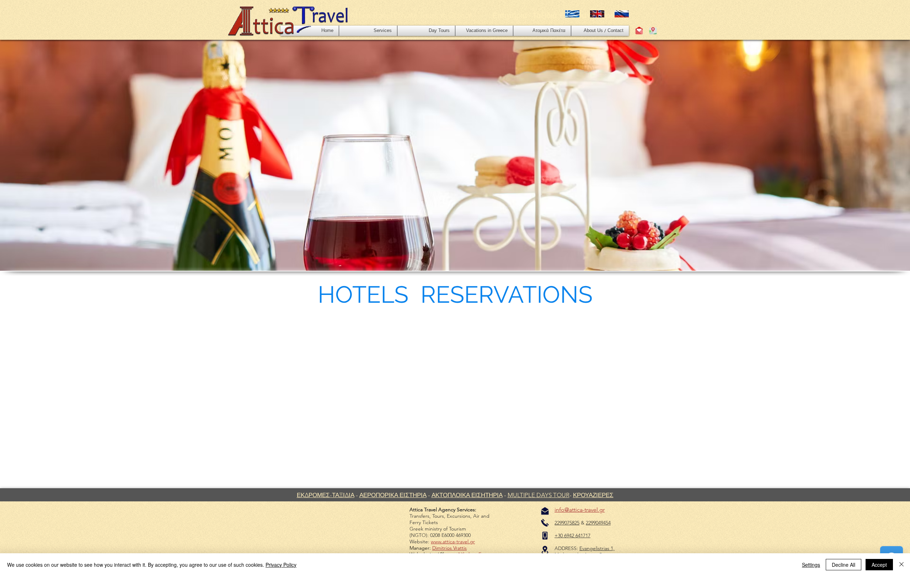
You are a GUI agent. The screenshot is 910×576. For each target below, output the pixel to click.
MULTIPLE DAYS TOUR (538, 495)
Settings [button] (811, 564)
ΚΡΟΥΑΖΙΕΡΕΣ (593, 495)
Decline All (843, 564)
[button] (368, 31)
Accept (879, 564)
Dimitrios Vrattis (449, 548)
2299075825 (567, 523)
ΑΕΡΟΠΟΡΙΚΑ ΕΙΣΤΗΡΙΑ (393, 495)
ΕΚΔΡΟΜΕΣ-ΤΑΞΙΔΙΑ (325, 495)
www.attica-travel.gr (453, 541)
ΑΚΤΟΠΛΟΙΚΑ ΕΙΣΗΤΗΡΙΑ (467, 495)
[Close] (901, 564)
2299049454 (598, 523)
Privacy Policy (281, 564)
